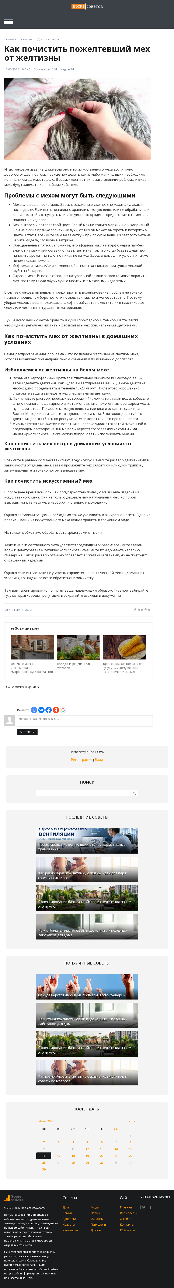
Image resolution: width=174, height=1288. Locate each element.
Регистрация (81, 759)
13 (101, 1149)
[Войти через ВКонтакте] (41, 710)
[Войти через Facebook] (48, 710)
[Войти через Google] (63, 710)
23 (44, 1163)
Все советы (128, 1213)
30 (44, 1169)
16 (44, 1156)
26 (87, 1163)
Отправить (27, 732)
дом (28, 610)
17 (58, 1156)
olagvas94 (67, 69)
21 (116, 1156)
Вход (99, 759)
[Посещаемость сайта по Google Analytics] (13, 1200)
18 (73, 1156)
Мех (7, 610)
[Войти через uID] (34, 710)
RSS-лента (127, 1230)
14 (116, 1149)
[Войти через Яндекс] (56, 710)
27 (101, 1163)
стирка (18, 610)
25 (73, 1163)
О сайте (125, 1219)
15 (130, 1149)
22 (130, 1156)
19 (87, 1156)
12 (87, 1149)
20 (101, 1156)
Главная (126, 1207)
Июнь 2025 (46, 1121)
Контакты (127, 1224)
